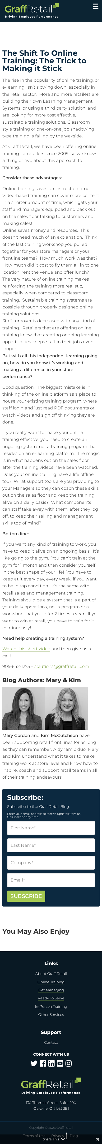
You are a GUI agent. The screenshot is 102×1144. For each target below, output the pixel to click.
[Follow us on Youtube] (60, 1065)
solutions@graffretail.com (61, 666)
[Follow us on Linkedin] (51, 1065)
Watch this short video (26, 648)
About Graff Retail (51, 973)
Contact (51, 1042)
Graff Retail (37, 10)
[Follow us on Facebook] (43, 1065)
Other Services (51, 1014)
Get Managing (51, 990)
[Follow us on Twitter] (34, 1065)
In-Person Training (51, 1006)
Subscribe (26, 896)
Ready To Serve (51, 998)
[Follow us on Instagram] (68, 1065)
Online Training (51, 982)
